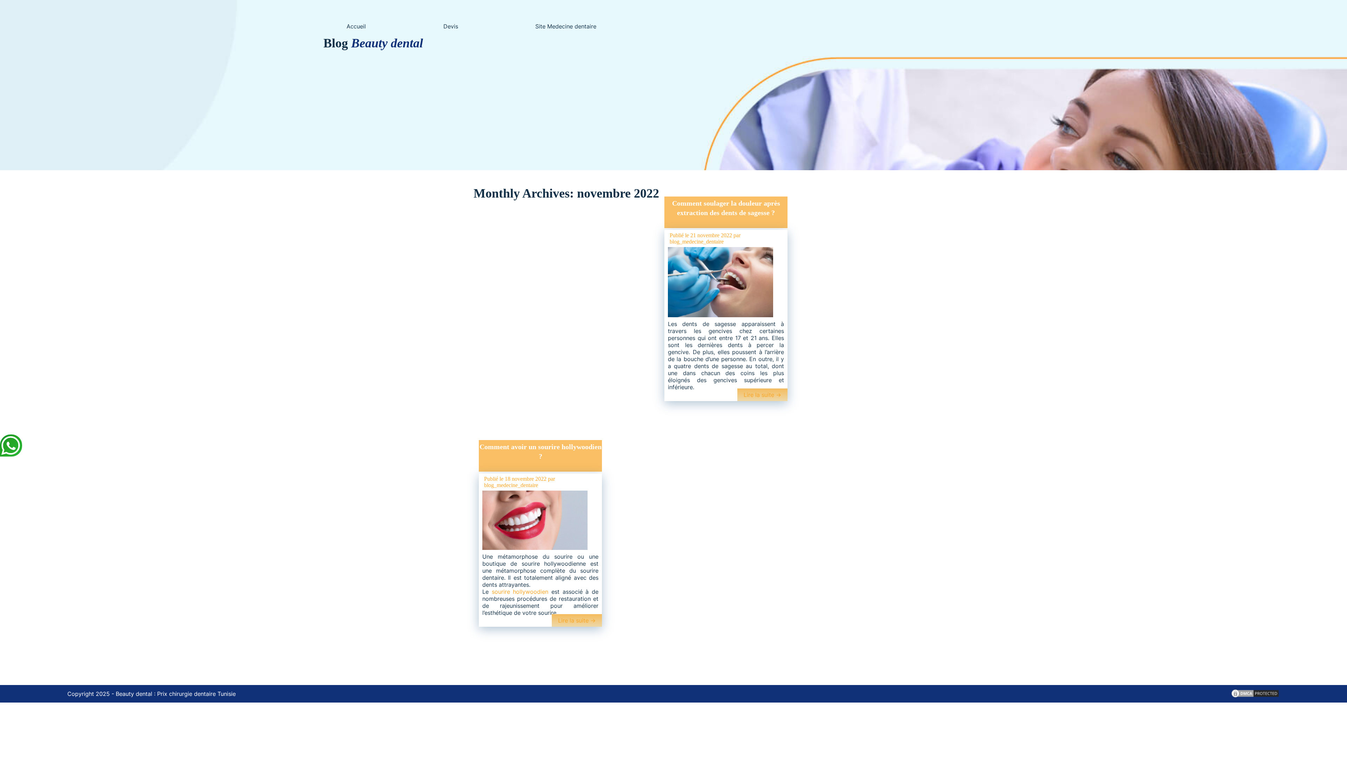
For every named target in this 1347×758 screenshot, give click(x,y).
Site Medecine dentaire (565, 26)
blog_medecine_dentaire (697, 242)
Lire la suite (762, 394)
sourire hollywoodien (520, 591)
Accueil (356, 26)
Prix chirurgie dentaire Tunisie (196, 693)
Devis (450, 26)
